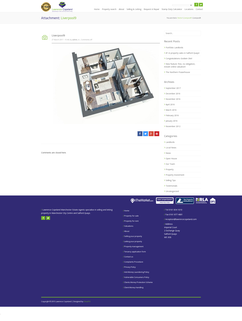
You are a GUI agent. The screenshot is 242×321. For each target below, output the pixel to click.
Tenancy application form (135, 251)
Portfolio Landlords (174, 47)
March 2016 (171, 110)
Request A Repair (151, 9)
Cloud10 (87, 301)
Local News (171, 147)
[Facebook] (140, 133)
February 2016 (172, 115)
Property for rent (131, 221)
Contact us (128, 256)
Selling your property (133, 236)
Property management (133, 246)
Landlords (170, 142)
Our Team (170, 164)
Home (97, 9)
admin (74, 39)
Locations (188, 9)
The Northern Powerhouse (178, 72)
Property (170, 169)
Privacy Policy (130, 267)
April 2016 (170, 104)
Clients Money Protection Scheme (138, 282)
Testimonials (171, 185)
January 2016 (171, 121)
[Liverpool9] (106, 83)
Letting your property (133, 241)
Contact (199, 9)
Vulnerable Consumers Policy (136, 277)
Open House (171, 158)
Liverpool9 (187, 18)
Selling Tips (171, 180)
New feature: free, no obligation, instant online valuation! (179, 65)
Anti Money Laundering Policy (136, 272)
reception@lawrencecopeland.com (181, 219)
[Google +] (151, 133)
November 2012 (173, 126)
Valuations (128, 226)
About (121, 9)
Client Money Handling (133, 287)
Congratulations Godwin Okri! (179, 58)
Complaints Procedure (133, 262)
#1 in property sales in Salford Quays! (182, 53)
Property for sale (131, 216)
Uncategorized (172, 191)
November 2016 (173, 99)
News (168, 153)
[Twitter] (145, 133)
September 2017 (173, 88)
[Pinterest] (156, 133)
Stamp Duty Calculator (172, 9)
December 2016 (173, 93)
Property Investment (175, 175)
